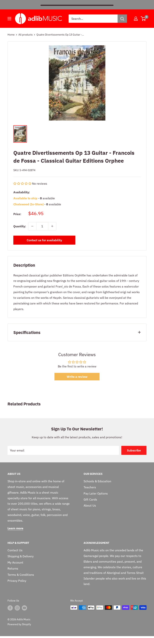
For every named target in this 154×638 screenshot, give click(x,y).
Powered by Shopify (19, 624)
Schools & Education (97, 481)
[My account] (136, 19)
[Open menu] (9, 18)
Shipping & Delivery (21, 556)
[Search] (122, 18)
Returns (13, 568)
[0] (143, 18)
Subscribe (134, 450)
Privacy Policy (17, 581)
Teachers (90, 487)
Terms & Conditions (21, 575)
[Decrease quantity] (32, 226)
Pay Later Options (96, 493)
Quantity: (19, 226)
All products (25, 34)
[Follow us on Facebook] (10, 608)
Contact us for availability (44, 240)
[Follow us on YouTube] (24, 608)
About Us (90, 505)
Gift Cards (90, 499)
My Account (15, 562)
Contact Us (15, 550)
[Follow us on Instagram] (17, 608)
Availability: (21, 192)
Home (11, 34)
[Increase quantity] (52, 226)
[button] (22, 183)
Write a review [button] (77, 377)
